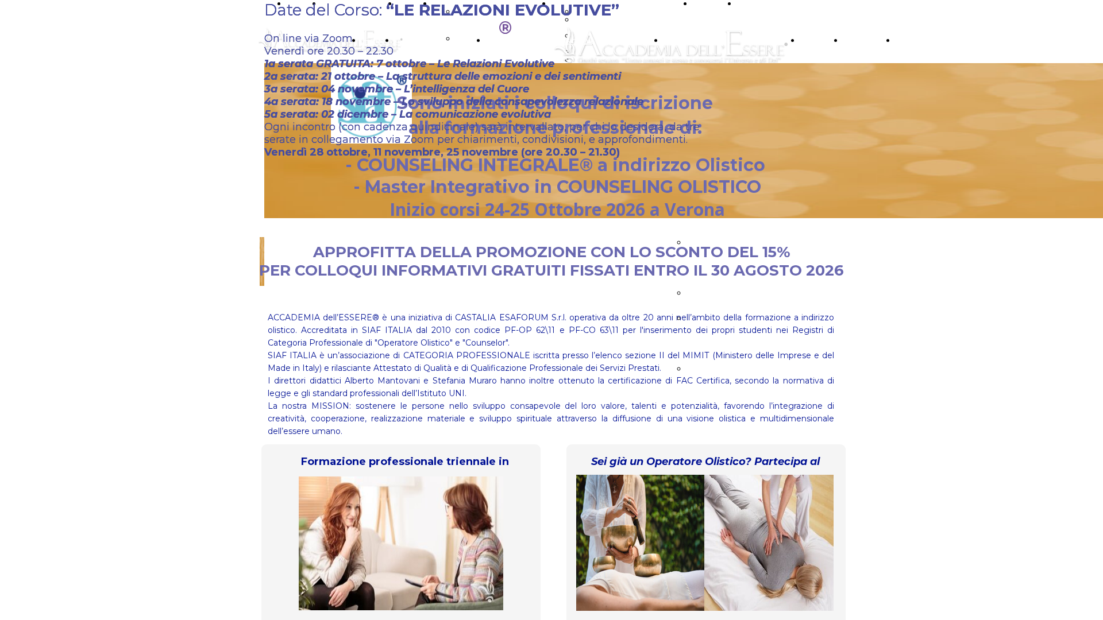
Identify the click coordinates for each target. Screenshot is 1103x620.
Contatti (913, 40)
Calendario (867, 40)
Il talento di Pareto (727, 293)
